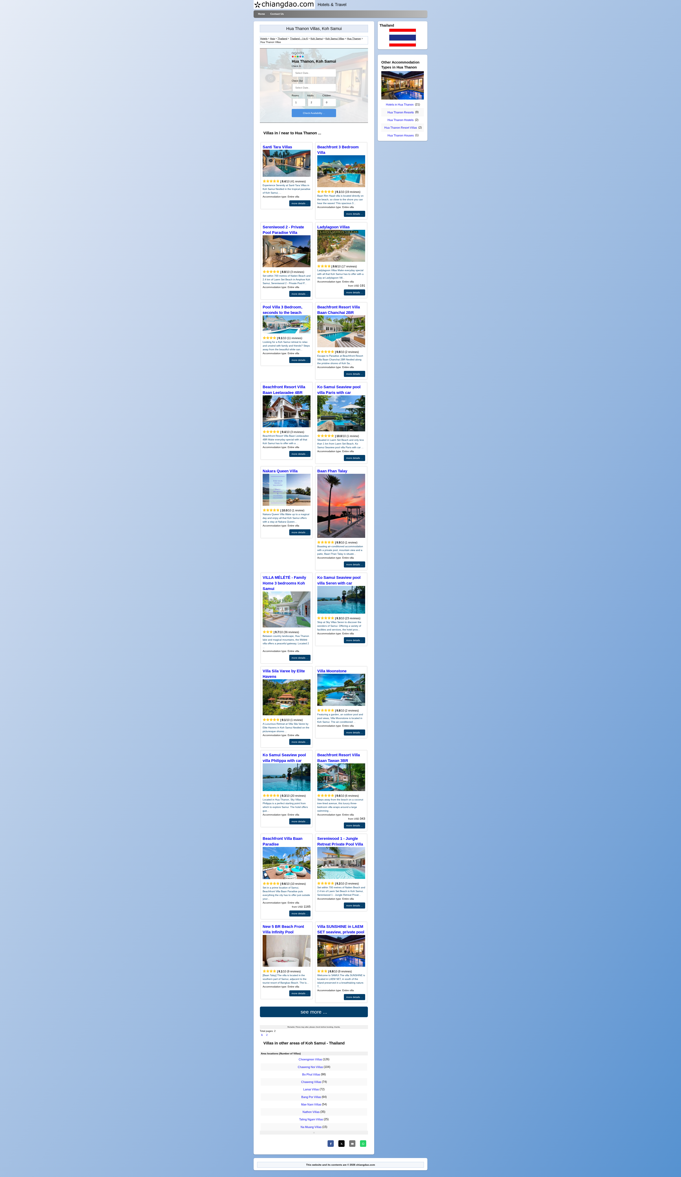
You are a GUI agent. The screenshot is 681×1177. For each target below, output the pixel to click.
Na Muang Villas (311, 1127)
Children (326, 95)
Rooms (295, 95)
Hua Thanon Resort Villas (400, 127)
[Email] (352, 1143)
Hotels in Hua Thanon (400, 104)
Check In (296, 66)
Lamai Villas (311, 1089)
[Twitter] (341, 1143)
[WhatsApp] (363, 1143)
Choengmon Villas (310, 1059)
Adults (310, 95)
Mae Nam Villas (311, 1104)
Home (261, 13)
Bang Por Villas (311, 1097)
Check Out (297, 81)
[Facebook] (331, 1143)
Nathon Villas (311, 1111)
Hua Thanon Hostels (400, 120)
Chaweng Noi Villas (310, 1067)
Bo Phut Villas (311, 1074)
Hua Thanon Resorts (400, 112)
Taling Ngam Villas (311, 1119)
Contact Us (277, 13)
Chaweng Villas (311, 1081)
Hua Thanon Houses (400, 135)
